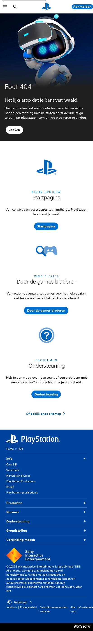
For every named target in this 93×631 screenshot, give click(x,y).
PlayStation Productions (21, 481)
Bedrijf (10, 487)
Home (10, 449)
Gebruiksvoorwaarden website (53, 609)
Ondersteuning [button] (18, 521)
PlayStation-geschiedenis (22, 492)
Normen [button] (12, 512)
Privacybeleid (28, 607)
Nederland (20, 602)
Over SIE (11, 464)
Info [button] (9, 458)
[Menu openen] (5, 6)
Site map (73, 609)
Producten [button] (14, 503)
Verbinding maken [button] (20, 540)
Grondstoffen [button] (16, 530)
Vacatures (12, 470)
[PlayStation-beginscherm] (46, 7)
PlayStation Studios (18, 476)
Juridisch (11, 607)
